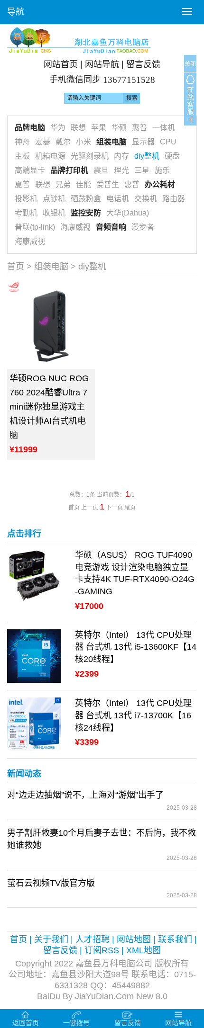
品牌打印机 (69, 170)
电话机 (117, 199)
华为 (57, 128)
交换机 (145, 199)
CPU (168, 142)
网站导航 (102, 64)
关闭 (190, 64)
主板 (22, 156)
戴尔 (63, 142)
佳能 (83, 184)
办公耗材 (160, 184)
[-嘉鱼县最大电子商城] (102, 40)
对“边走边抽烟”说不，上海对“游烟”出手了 (85, 795)
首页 (15, 266)
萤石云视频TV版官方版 (51, 883)
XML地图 (143, 950)
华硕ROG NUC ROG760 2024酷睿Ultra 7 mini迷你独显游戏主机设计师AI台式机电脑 (49, 407)
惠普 (139, 128)
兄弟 (63, 184)
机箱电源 (50, 156)
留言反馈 (143, 64)
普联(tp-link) (35, 227)
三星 (141, 170)
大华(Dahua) (127, 213)
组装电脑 (111, 142)
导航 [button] (15, 12)
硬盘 (172, 156)
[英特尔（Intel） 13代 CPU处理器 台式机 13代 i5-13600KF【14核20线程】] (34, 655)
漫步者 (142, 227)
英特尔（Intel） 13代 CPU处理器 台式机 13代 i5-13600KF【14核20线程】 (135, 647)
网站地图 (134, 939)
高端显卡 (30, 170)
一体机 (163, 128)
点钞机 (54, 199)
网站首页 (61, 64)
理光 (121, 170)
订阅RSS (101, 950)
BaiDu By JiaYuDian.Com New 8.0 (102, 996)
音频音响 (111, 227)
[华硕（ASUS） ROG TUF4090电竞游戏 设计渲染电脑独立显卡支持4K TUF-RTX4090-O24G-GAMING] (34, 575)
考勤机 (26, 213)
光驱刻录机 (90, 156)
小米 (83, 142)
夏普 (22, 184)
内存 (121, 156)
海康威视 (75, 227)
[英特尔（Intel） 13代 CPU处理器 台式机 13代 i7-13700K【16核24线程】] (34, 724)
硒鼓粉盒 (86, 199)
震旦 (101, 170)
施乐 (162, 170)
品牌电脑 (30, 128)
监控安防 (86, 213)
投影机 (26, 199)
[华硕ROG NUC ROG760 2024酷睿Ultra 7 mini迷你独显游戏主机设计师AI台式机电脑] (51, 325)
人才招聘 (92, 939)
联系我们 (175, 939)
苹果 (98, 128)
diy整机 (146, 156)
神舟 (22, 142)
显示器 (143, 142)
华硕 (119, 128)
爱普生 (107, 184)
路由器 (173, 199)
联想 (78, 128)
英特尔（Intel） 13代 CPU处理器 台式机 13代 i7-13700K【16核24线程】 (133, 715)
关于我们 (51, 939)
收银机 (54, 213)
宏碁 (42, 142)
